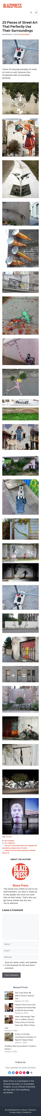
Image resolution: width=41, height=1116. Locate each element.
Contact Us (26, 1112)
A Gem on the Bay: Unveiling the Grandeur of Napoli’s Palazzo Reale (25, 1037)
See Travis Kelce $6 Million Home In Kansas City (24, 996)
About (24, 1110)
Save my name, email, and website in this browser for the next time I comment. (21, 965)
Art (5, 843)
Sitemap (31, 1110)
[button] (31, 12)
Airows (8, 837)
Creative (11, 843)
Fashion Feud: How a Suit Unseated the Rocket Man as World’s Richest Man (25, 1007)
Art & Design (9, 841)
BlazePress (16, 1110)
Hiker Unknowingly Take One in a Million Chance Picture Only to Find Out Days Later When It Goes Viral (20, 1022)
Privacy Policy (15, 1112)
